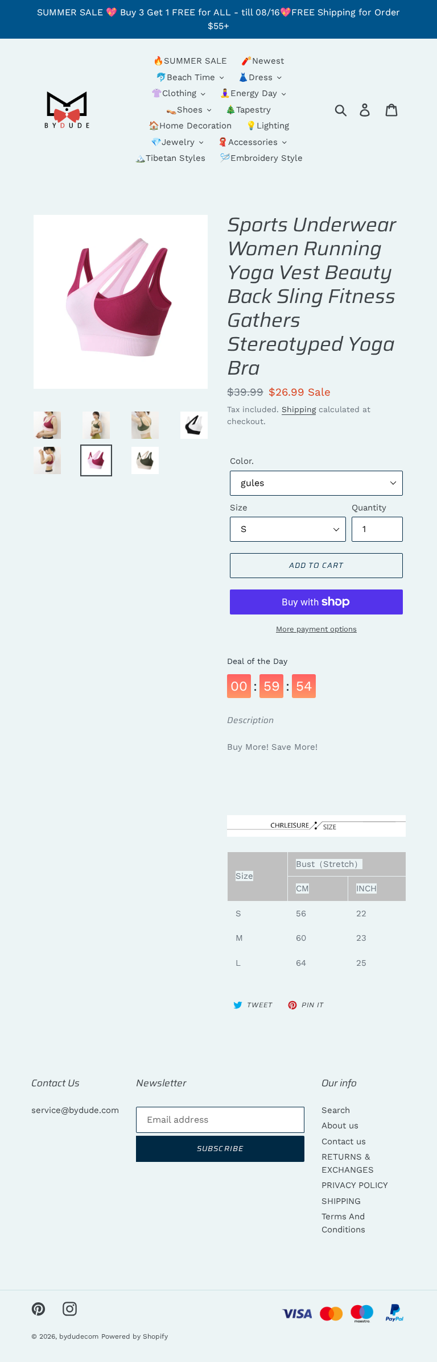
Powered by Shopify (134, 1336)
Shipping (299, 409)
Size (239, 508)
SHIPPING (341, 1201)
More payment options (316, 629)
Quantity (369, 508)
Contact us (343, 1141)
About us (339, 1125)
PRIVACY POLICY (354, 1185)
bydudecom (78, 1336)
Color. (242, 461)
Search (335, 1110)
